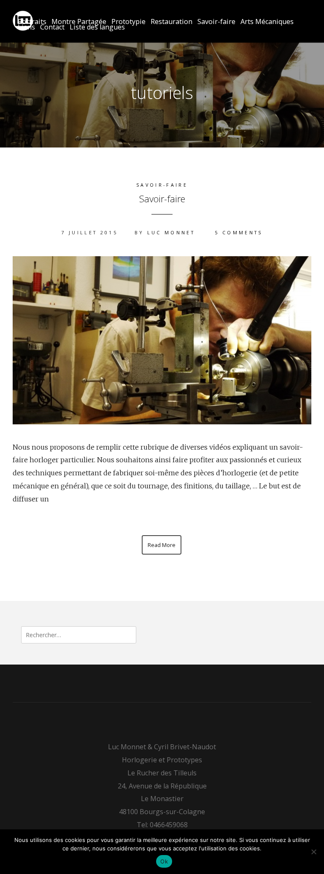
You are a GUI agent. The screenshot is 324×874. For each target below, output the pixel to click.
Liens (26, 27)
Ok (164, 861)
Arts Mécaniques (267, 21)
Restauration (171, 21)
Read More (162, 545)
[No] (313, 851)
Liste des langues (97, 27)
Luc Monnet (171, 232)
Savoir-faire (216, 21)
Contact (52, 27)
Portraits (32, 21)
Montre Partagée (78, 21)
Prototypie (128, 21)
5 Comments (238, 232)
